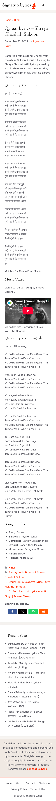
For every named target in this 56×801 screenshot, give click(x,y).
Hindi (17, 20)
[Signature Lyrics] (19, 5)
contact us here (37, 768)
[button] (43, 5)
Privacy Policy (19, 789)
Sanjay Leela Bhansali (22, 572)
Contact (30, 783)
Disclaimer (44, 783)
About (19, 783)
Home (8, 20)
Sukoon (20, 577)
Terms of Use (37, 789)
